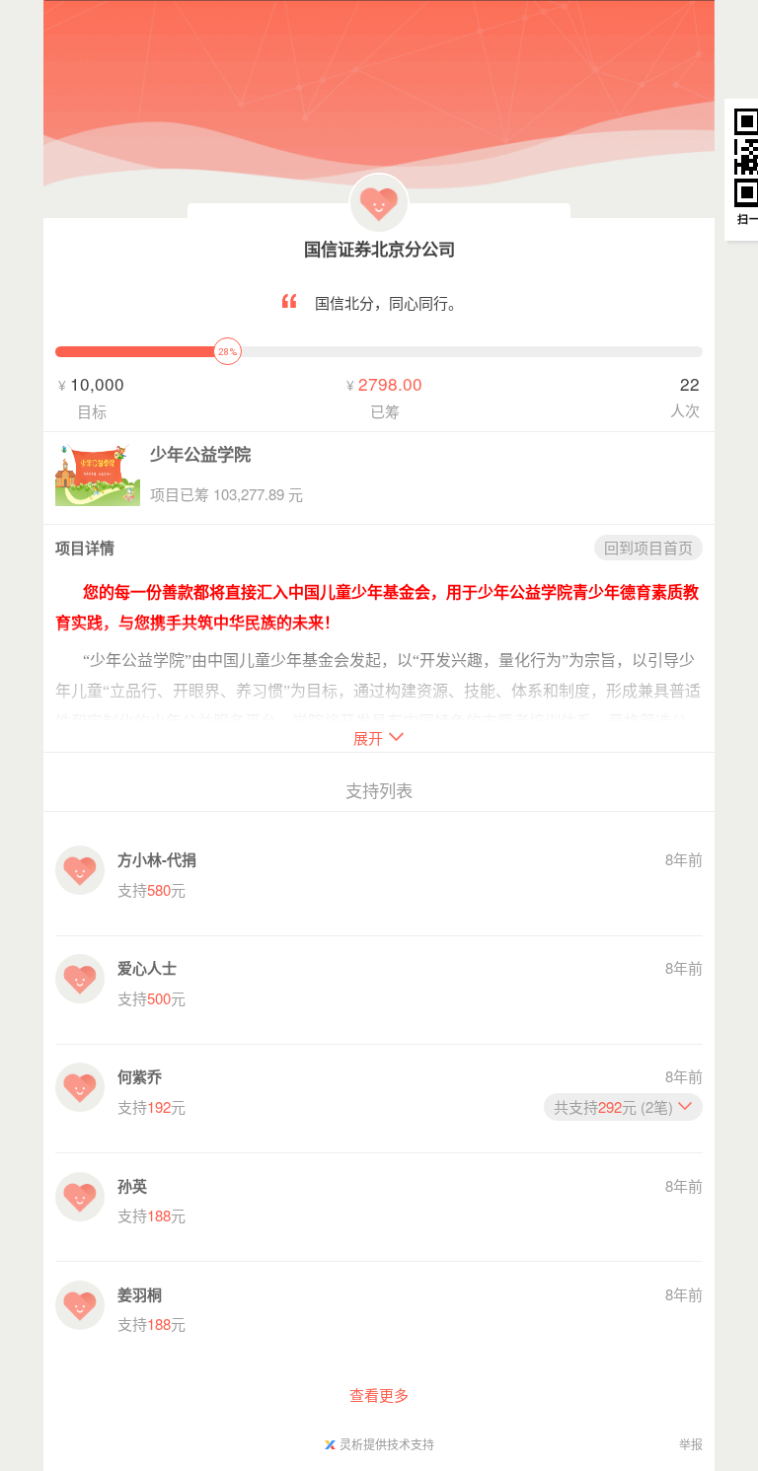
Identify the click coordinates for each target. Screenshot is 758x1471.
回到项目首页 (648, 547)
